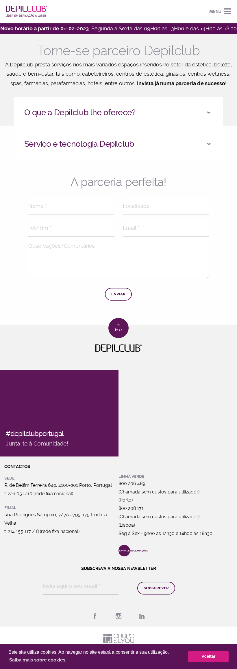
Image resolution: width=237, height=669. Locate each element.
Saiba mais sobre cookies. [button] (37, 660)
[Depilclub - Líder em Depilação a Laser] (26, 11)
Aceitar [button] (208, 656)
